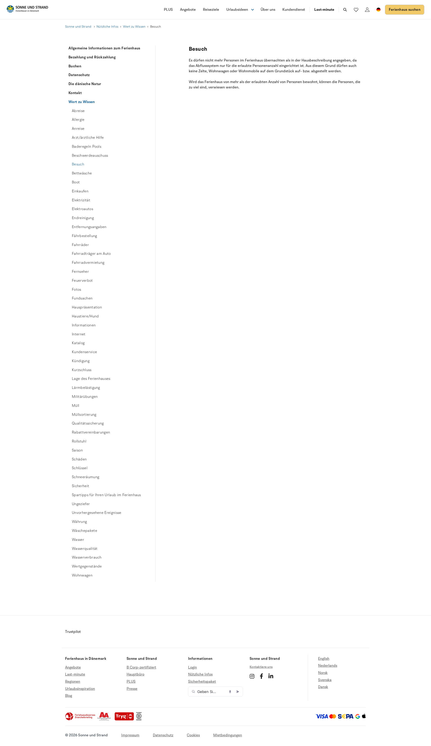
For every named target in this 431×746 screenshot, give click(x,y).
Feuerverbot (82, 280)
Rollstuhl (79, 441)
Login (192, 667)
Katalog (78, 343)
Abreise (78, 110)
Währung (79, 521)
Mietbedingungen (227, 735)
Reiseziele (211, 9)
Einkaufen (80, 191)
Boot (76, 182)
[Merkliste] (356, 9)
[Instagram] (252, 676)
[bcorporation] (140, 719)
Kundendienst (293, 9)
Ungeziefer (81, 504)
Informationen (84, 325)
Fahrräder (80, 244)
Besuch (78, 164)
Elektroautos (82, 209)
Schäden (79, 459)
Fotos (76, 289)
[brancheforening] (80, 719)
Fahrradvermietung (88, 262)
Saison (77, 450)
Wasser (78, 539)
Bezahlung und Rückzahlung (92, 57)
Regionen (72, 681)
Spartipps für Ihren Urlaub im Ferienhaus (106, 495)
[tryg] (125, 719)
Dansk (323, 686)
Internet (79, 334)
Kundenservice (84, 352)
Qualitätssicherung (88, 423)
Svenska (325, 680)
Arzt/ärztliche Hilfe (88, 137)
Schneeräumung (85, 477)
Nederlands (327, 665)
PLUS (168, 9)
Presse (132, 688)
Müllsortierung (84, 414)
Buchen (74, 66)
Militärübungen (85, 396)
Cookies (193, 735)
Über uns (268, 9)
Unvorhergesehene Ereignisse (96, 512)
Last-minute (324, 9)
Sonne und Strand (78, 26)
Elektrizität (81, 200)
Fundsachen (82, 298)
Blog (68, 695)
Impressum (130, 735)
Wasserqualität (84, 548)
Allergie (78, 119)
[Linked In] (270, 676)
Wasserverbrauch (87, 557)
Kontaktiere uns (261, 667)
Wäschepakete (84, 530)
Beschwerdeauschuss (90, 155)
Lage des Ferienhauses (91, 378)
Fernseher (80, 271)
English (323, 658)
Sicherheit (80, 486)
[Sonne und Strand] (27, 9)
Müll (75, 405)
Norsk (323, 672)
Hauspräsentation (87, 307)
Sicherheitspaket (202, 681)
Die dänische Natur (84, 83)
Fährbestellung (84, 235)
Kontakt (75, 92)
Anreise (78, 128)
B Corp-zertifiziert (141, 667)
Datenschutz (79, 75)
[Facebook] (261, 676)
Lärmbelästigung (86, 387)
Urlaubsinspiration (80, 688)
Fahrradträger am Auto (91, 253)
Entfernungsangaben (89, 226)
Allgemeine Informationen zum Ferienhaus (104, 48)
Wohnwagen (82, 575)
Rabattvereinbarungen (91, 432)
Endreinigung (83, 218)
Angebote (188, 9)
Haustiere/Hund (85, 316)
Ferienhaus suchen (404, 9)
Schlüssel (80, 468)
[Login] (367, 9)
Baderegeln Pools (86, 146)
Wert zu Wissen (134, 26)
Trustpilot (73, 631)
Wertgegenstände (87, 566)
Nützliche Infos (107, 26)
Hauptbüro (135, 674)
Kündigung (81, 361)
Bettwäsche (82, 173)
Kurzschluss (82, 369)
